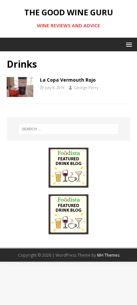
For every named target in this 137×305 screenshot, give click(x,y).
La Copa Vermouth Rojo (68, 80)
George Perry (86, 87)
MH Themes (108, 255)
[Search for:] (68, 129)
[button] (127, 44)
